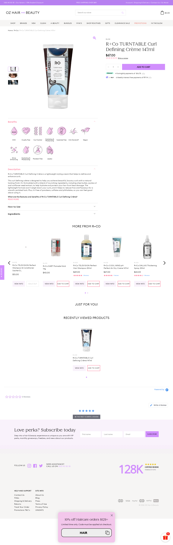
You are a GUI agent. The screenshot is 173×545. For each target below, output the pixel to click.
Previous (9, 262)
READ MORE (13, 199)
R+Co (16, 30)
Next (163, 262)
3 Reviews (147, 275)
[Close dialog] (112, 515)
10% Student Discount (34, 3)
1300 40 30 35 (9, 3)
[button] (86, 532)
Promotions (140, 23)
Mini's (79, 23)
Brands (23, 23)
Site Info (39, 491)
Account (129, 3)
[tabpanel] (26, 260)
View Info (18, 284)
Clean (43, 23)
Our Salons (20, 3)
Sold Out (32, 284)
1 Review (116, 275)
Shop (13, 23)
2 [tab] (87, 292)
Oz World (164, 3)
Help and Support (22, 491)
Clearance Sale (122, 23)
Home (10, 30)
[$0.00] (162, 13)
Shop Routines (94, 23)
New (34, 23)
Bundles (68, 23)
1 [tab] (85, 292)
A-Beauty (55, 23)
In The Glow (156, 23)
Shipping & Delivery (141, 3)
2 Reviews (86, 275)
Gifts (107, 23)
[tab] (158, 405)
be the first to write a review (86, 417)
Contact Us (155, 3)
